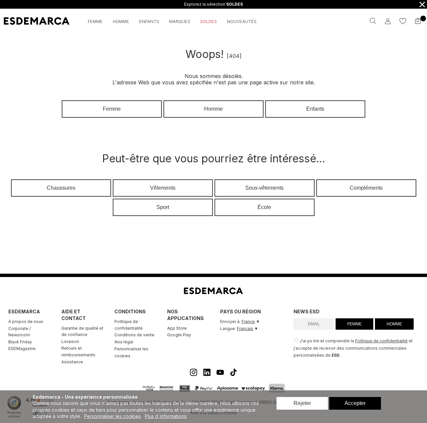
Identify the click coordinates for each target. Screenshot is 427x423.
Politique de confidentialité (128, 325)
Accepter (355, 403)
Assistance (72, 361)
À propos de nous (25, 321)
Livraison (70, 341)
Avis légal (123, 341)
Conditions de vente (134, 334)
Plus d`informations (165, 416)
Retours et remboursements (78, 351)
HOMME (394, 324)
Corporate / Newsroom (19, 332)
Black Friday (20, 341)
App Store (177, 328)
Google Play (179, 334)
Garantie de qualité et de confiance (82, 331)
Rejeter (302, 403)
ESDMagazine (22, 348)
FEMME (354, 324)
